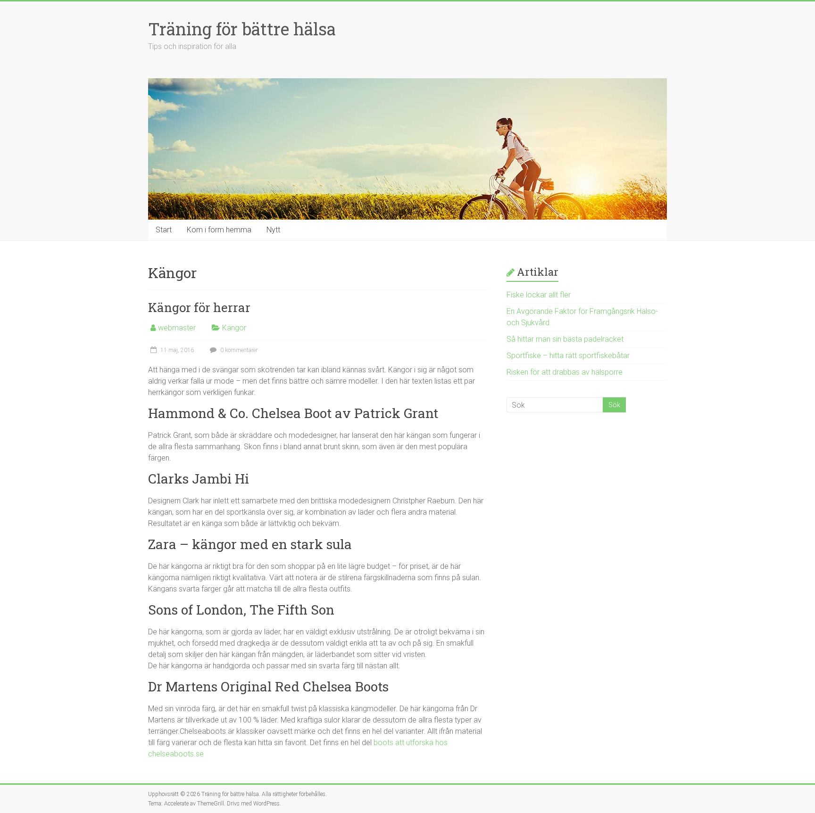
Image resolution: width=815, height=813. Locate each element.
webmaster (177, 327)
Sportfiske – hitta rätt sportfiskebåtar (568, 355)
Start (164, 229)
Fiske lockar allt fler (539, 294)
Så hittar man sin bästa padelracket (565, 339)
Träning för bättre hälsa (242, 28)
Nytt (273, 229)
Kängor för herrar (199, 307)
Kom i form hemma (219, 229)
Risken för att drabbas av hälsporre (565, 372)
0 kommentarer (238, 350)
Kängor (234, 327)
